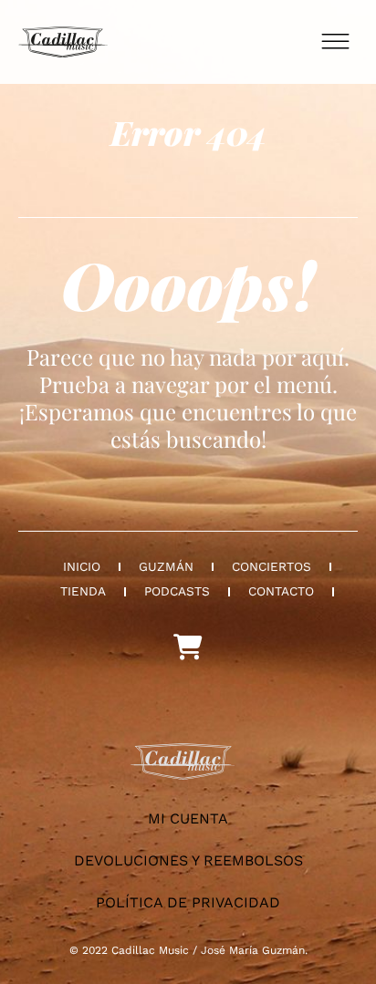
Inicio (81, 566)
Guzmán (166, 566)
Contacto (281, 591)
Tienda (83, 591)
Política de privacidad (188, 902)
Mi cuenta (188, 818)
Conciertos (271, 566)
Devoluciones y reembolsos (188, 860)
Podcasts (177, 591)
